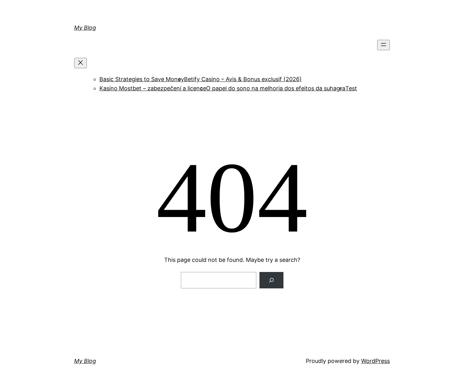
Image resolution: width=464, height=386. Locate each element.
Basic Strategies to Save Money (141, 79)
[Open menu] (383, 45)
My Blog (85, 27)
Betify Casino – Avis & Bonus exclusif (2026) (243, 79)
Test (351, 88)
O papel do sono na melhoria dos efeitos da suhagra (275, 88)
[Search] (271, 280)
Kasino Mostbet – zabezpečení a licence (152, 88)
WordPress (375, 361)
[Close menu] (80, 63)
